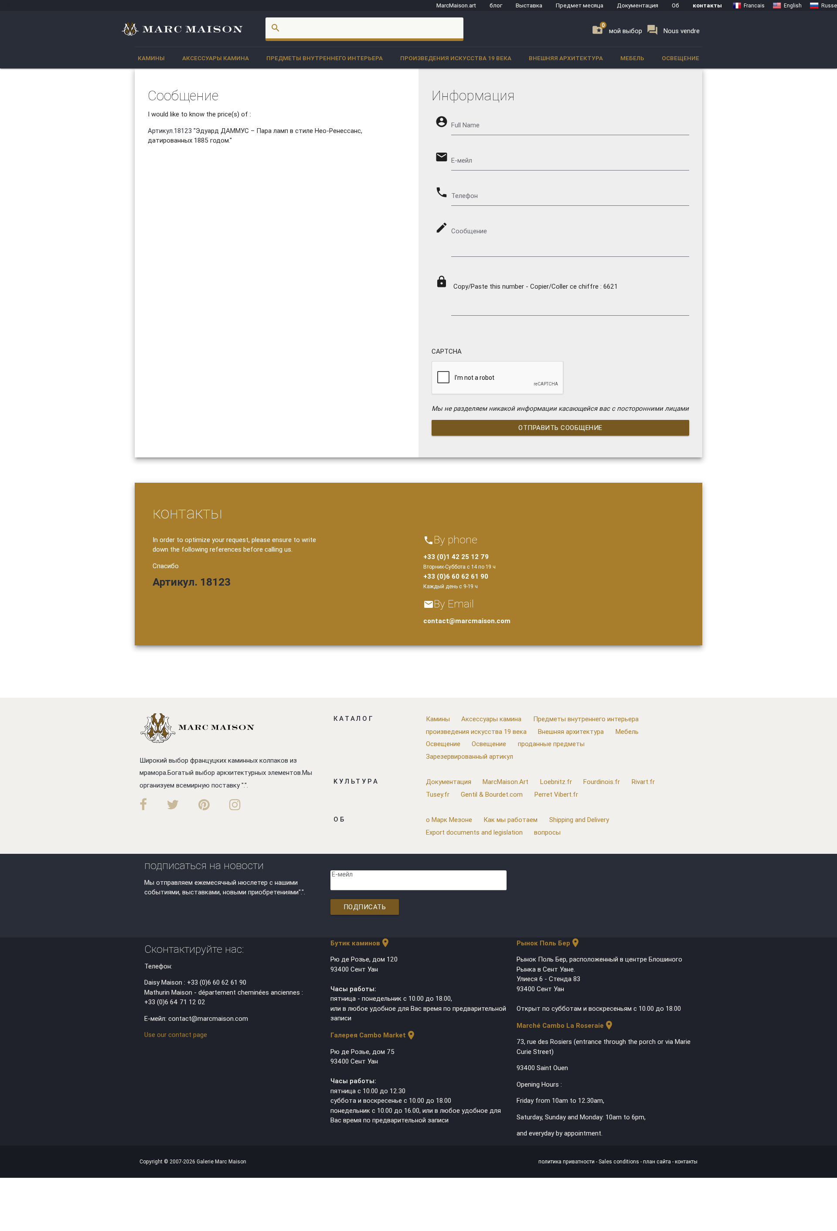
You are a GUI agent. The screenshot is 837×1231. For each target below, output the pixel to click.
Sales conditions (619, 1161)
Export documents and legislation (474, 832)
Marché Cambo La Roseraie (565, 1025)
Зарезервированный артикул (469, 756)
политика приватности (567, 1161)
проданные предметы (551, 744)
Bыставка (529, 5)
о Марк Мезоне (449, 819)
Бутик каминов (360, 943)
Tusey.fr (437, 794)
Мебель (632, 58)
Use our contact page (175, 1034)
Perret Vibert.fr (556, 794)
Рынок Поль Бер (549, 943)
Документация (637, 5)
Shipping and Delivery (579, 819)
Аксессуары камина (215, 58)
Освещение (680, 58)
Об (675, 5)
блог (496, 5)
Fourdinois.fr (601, 781)
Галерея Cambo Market (373, 1035)
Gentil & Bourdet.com (492, 794)
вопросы (547, 832)
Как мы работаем (510, 819)
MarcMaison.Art (505, 781)
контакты (707, 5)
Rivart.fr (643, 781)
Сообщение (469, 231)
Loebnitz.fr (556, 781)
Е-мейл (342, 874)
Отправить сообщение (560, 427)
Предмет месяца (579, 5)
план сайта (657, 1161)
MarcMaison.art (456, 5)
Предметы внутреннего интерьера (324, 58)
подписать (365, 907)
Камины (151, 58)
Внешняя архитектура (566, 58)
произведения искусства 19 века (455, 58)
